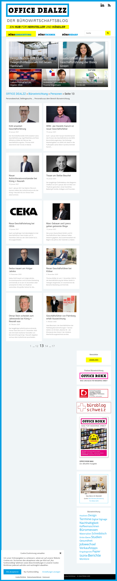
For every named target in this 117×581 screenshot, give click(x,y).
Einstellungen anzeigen (51, 572)
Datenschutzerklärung (34, 577)
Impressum (46, 577)
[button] (60, 553)
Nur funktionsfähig (31, 572)
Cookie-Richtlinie (21, 577)
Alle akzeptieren (12, 572)
